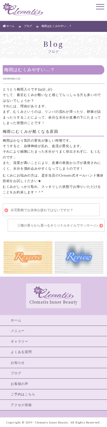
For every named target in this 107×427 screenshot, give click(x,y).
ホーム (16, 320)
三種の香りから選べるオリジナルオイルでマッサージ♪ (57, 226)
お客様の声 (19, 384)
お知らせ (18, 363)
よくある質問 (21, 352)
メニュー (18, 331)
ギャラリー (19, 341)
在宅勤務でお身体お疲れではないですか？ (42, 210)
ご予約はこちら (23, 394)
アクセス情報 (21, 405)
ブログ (16, 373)
